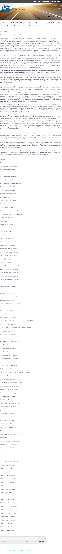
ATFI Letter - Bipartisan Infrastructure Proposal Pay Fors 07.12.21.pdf (20, 542)
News (58, 1)
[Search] (58, 5)
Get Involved (45, 1)
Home (4, 550)
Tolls (39, 1)
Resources (53, 1)
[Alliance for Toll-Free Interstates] (13, 8)
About (34, 1)
